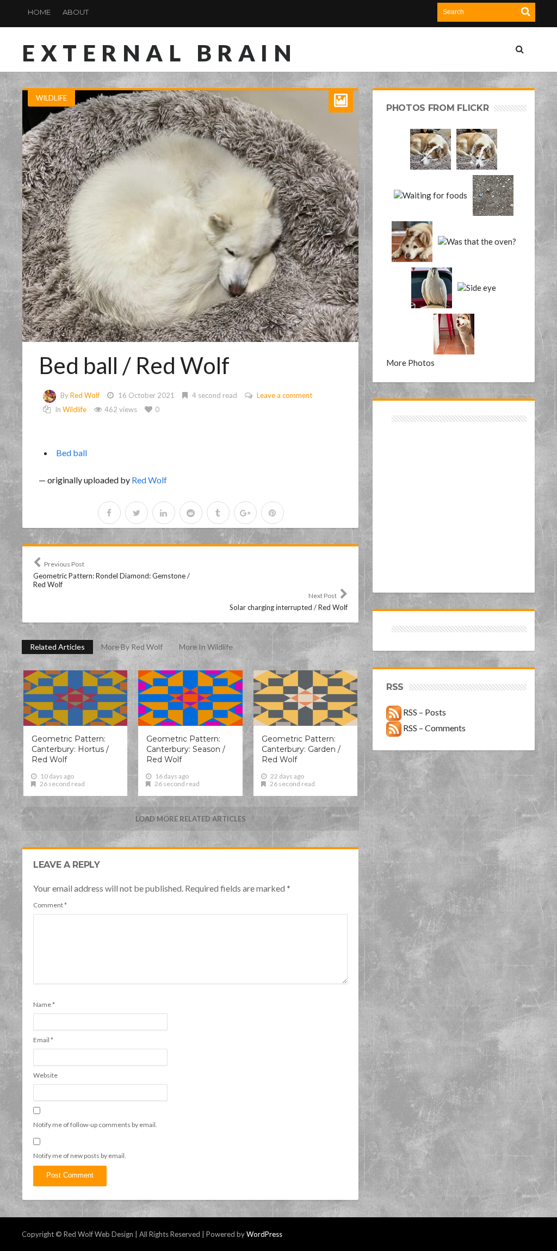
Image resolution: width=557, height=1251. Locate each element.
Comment (50, 905)
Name (44, 1004)
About (76, 12)
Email (43, 1040)
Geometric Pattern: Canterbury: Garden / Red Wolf (301, 749)
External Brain (159, 52)
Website (45, 1075)
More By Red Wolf (132, 646)
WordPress (264, 1234)
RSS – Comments (433, 728)
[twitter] (136, 512)
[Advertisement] (420, 463)
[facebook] (109, 512)
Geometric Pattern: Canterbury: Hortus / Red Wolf (70, 749)
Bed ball (71, 452)
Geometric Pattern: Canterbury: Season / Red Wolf (185, 749)
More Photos (410, 363)
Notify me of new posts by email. (79, 1156)
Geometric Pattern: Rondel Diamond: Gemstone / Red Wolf (111, 574)
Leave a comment (284, 395)
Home (39, 12)
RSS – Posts (423, 712)
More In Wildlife (206, 646)
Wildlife (51, 98)
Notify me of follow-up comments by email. (95, 1125)
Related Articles (57, 646)
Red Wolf (85, 395)
